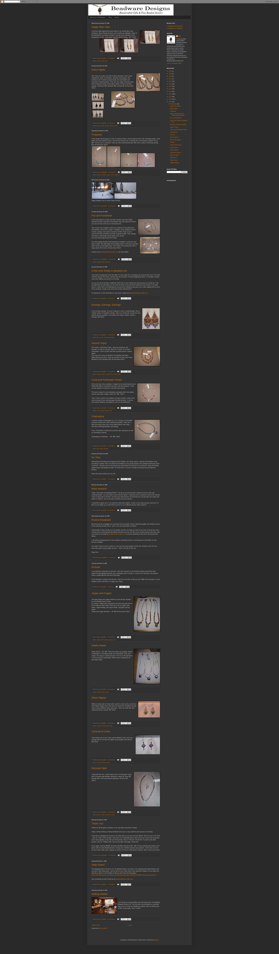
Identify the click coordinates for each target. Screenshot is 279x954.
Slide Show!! (98, 864)
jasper (106, 639)
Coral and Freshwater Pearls (107, 379)
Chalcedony (98, 416)
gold (106, 60)
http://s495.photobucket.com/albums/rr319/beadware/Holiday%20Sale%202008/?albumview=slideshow (124, 875)
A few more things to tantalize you (109, 270)
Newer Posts (96, 925)
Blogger (156, 940)
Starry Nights (98, 69)
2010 (170, 96)
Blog (110, 17)
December (173, 104)
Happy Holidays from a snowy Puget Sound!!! (177, 114)
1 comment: (110, 586)
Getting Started (99, 894)
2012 (170, 91)
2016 (170, 81)
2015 (170, 84)
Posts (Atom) (103, 928)
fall (111, 374)
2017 (170, 79)
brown (103, 374)
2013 (170, 89)
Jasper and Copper (102, 593)
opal (107, 814)
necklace (111, 125)
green (102, 639)
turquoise (116, 174)
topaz (119, 374)
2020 (170, 71)
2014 (170, 86)
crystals (107, 374)
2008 (170, 101)
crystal (98, 60)
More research (99, 488)
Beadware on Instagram (175, 28)
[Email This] (122, 58)
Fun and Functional (102, 215)
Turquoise (97, 134)
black (98, 125)
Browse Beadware (101, 520)
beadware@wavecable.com (109, 252)
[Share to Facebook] (128, 58)
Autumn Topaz (99, 343)
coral (98, 410)
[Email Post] (118, 58)
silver (116, 125)
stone (113, 814)
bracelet (102, 125)
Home (130, 925)
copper (98, 639)
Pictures (96, 567)
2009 (170, 99)
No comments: (111, 58)
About (117, 17)
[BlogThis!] (124, 58)
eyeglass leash (101, 262)
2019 (170, 73)
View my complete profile (174, 63)
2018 (170, 76)
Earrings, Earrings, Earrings (106, 304)
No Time (96, 457)
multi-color (108, 262)
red (115, 639)
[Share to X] (126, 58)
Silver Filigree (99, 697)
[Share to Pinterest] (130, 58)
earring (103, 60)
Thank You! (97, 823)
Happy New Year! (101, 27)
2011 (170, 94)
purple (112, 337)
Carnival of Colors (101, 731)
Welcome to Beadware (97, 17)
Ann (179, 36)
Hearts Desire (99, 645)
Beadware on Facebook (175, 26)
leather (101, 448)
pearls (108, 174)
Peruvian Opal (99, 768)
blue (98, 337)
